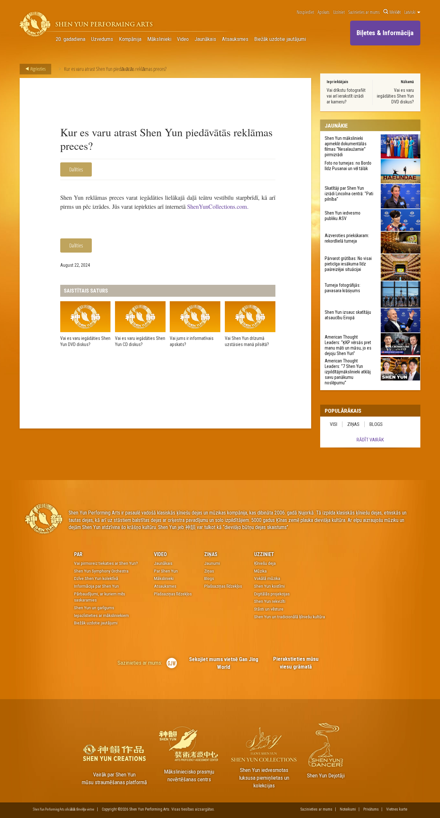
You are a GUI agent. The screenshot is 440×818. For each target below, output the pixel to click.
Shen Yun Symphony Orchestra (101, 570)
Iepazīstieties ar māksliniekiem (101, 615)
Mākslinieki (159, 39)
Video (183, 39)
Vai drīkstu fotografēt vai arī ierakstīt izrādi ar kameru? (346, 96)
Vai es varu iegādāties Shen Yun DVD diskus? (395, 96)
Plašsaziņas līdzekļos (173, 593)
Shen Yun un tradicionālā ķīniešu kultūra (289, 616)
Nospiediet (305, 11)
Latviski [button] (410, 11)
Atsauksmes (235, 39)
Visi (333, 424)
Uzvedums (102, 39)
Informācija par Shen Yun (96, 586)
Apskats (324, 11)
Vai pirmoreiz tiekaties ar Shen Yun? (106, 563)
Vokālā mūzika (267, 578)
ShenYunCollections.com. (218, 206)
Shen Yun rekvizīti (269, 601)
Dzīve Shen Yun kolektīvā (96, 578)
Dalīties (76, 169)
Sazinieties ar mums (364, 11)
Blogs (376, 424)
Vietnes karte (396, 809)
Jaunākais (205, 39)
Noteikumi (348, 809)
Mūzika (260, 570)
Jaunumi (212, 563)
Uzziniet (339, 11)
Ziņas (353, 424)
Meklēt (395, 11)
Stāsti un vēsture (268, 608)
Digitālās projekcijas (272, 593)
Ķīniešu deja (265, 563)
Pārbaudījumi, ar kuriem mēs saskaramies (99, 597)
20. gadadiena (70, 39)
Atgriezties (37, 68)
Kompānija (130, 39)
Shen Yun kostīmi (269, 586)
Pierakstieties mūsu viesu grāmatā (296, 663)
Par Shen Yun (166, 570)
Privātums (371, 809)
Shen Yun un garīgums (94, 607)
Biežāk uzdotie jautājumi (280, 39)
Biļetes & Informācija (385, 33)
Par (78, 554)
